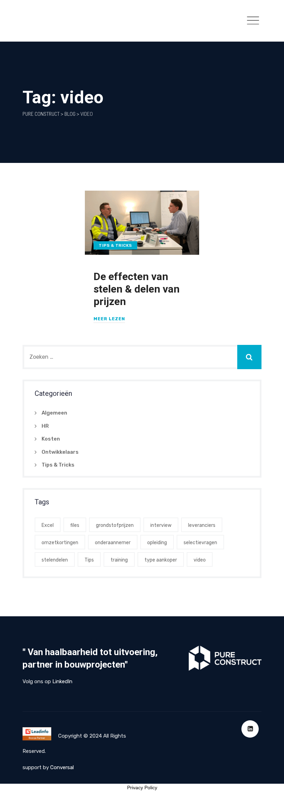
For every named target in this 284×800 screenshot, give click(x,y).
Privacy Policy (142, 787)
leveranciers (201, 525)
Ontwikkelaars (60, 452)
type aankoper (160, 560)
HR (45, 426)
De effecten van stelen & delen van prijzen (137, 288)
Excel (48, 525)
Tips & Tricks (115, 245)
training (119, 560)
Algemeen (54, 413)
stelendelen (55, 560)
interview (160, 525)
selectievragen (200, 543)
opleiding (157, 543)
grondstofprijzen (115, 525)
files (74, 525)
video (200, 560)
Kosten (51, 439)
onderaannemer (113, 543)
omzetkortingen (60, 543)
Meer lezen (109, 318)
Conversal (62, 767)
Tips (89, 560)
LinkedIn (62, 681)
